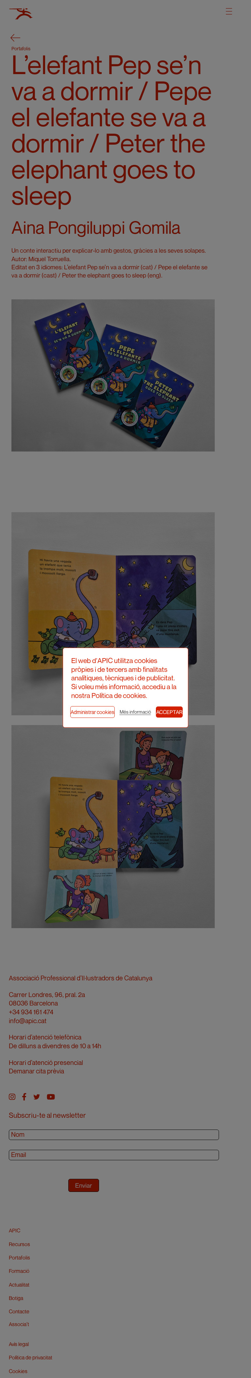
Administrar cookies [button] (92, 712)
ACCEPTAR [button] (169, 712)
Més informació (135, 712)
